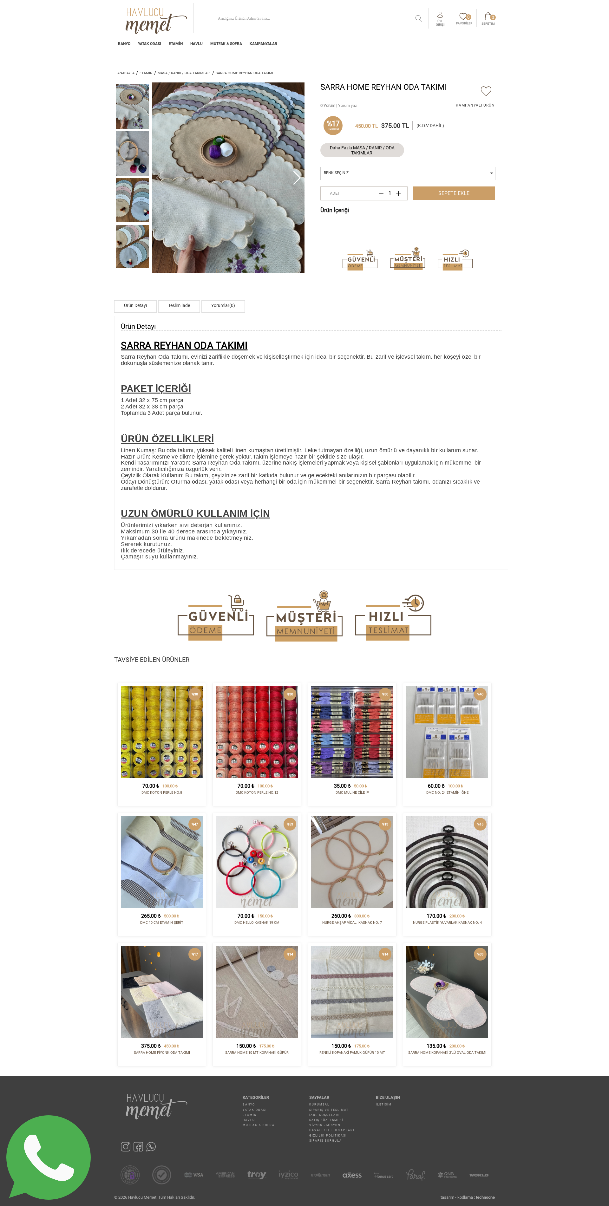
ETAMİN (176, 44)
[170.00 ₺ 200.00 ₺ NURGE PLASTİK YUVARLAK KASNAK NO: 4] (447, 862)
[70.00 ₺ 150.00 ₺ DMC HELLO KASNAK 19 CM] (257, 862)
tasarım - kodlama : (468, 1197)
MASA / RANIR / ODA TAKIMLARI (184, 73)
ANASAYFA (125, 73)
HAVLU (196, 44)
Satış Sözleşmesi (326, 1120)
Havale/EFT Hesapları (331, 1130)
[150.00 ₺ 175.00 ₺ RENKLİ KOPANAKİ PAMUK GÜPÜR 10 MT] (352, 992)
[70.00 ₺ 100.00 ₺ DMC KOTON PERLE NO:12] (257, 732)
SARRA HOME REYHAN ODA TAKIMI (244, 73)
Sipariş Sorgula (325, 1140)
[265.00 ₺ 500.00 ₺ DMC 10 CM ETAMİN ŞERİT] (162, 862)
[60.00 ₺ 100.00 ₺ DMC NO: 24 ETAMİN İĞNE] (447, 732)
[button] (297, 178)
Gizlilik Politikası (328, 1135)
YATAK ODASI (149, 44)
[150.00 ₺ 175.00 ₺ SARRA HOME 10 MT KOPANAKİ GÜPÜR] (257, 992)
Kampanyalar (263, 44)
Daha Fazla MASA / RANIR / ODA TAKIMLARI (362, 150)
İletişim (384, 1104)
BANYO (124, 44)
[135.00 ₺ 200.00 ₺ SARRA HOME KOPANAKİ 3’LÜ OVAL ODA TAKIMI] (447, 992)
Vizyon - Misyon (324, 1125)
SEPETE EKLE (453, 193)
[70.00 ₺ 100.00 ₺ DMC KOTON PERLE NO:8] (162, 732)
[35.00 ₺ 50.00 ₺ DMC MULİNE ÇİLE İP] (352, 732)
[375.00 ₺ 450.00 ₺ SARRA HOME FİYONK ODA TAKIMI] (162, 992)
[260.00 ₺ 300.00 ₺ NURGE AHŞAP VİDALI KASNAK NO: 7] (352, 862)
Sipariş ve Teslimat (329, 1109)
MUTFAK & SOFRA (226, 44)
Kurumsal (319, 1104)
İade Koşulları (324, 1115)
